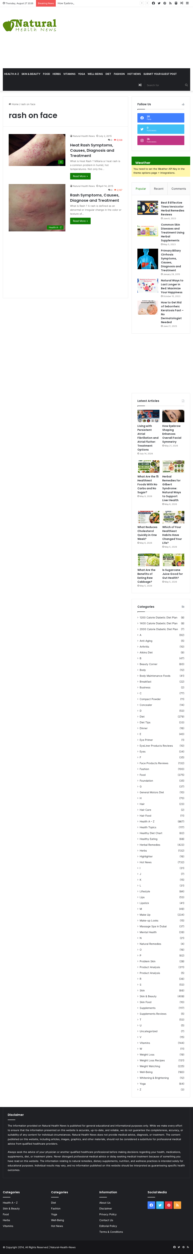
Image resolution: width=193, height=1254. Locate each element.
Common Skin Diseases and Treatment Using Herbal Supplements (172, 232)
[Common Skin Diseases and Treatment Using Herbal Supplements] (147, 230)
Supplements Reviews (153, 1013)
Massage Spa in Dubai (153, 926)
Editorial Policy (108, 1225)
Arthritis (144, 646)
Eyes (143, 751)
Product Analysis (150, 967)
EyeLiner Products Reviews (156, 745)
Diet (108, 73)
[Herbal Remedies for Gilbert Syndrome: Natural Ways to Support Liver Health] (173, 466)
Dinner (144, 728)
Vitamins (69, 73)
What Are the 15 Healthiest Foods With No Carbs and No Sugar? (148, 484)
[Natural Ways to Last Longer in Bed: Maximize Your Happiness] (147, 286)
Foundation (146, 780)
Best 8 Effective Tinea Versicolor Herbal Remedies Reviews (172, 208)
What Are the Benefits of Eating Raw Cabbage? (146, 576)
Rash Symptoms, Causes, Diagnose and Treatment (94, 197)
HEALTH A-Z (11, 73)
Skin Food (145, 1002)
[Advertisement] (130, 37)
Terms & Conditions (111, 1231)
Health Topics (148, 827)
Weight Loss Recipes (152, 1060)
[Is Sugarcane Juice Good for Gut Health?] (173, 560)
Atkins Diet (146, 652)
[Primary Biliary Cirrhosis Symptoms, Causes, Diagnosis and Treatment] (147, 259)
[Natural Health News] (29, 22)
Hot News (134, 73)
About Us (104, 1202)
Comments (179, 188)
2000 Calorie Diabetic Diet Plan (159, 629)
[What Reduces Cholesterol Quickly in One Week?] (148, 517)
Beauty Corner (148, 664)
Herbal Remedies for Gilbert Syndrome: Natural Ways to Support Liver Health (171, 488)
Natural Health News (84, 136)
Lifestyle (145, 891)
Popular (141, 188)
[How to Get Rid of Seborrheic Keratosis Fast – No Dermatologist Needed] (147, 308)
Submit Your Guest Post (160, 73)
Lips (142, 897)
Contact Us (106, 1220)
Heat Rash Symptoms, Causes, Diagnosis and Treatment (92, 150)
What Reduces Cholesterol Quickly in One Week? (147, 533)
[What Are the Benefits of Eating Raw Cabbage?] (148, 560)
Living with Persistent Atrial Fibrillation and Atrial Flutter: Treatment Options (148, 438)
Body (143, 669)
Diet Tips (145, 722)
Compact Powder (150, 699)
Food (46, 73)
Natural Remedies (150, 943)
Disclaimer (105, 1208)
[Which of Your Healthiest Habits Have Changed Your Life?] (173, 517)
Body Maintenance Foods (155, 675)
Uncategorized (148, 1031)
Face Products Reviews (154, 763)
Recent (158, 188)
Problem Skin (147, 961)
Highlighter (146, 856)
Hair (142, 803)
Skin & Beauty (30, 73)
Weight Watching (150, 1066)
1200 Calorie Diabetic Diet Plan (158, 617)
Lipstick (144, 903)
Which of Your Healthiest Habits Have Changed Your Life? (172, 535)
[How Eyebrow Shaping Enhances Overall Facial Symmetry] (173, 416)
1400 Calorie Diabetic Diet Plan (159, 623)
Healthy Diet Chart (151, 833)
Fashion (119, 73)
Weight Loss (147, 1054)
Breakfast (145, 681)
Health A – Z (147, 821)
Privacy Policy (108, 1214)
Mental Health (148, 932)
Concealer (146, 704)
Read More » (80, 176)
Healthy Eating (148, 838)
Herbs (57, 73)
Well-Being (95, 73)
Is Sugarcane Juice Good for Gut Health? (172, 574)
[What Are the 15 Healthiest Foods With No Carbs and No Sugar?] (148, 466)
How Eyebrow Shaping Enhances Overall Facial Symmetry (91, 3)
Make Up (145, 914)
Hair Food (145, 815)
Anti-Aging (146, 640)
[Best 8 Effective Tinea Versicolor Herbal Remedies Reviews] (147, 208)
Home (15, 104)
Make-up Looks (149, 920)
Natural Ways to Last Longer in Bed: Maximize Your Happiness (172, 286)
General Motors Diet (152, 792)
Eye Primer (146, 739)
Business (145, 687)
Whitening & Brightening (154, 1077)
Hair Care (145, 809)
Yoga (81, 73)
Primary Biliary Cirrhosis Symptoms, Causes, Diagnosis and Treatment (171, 260)
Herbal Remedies (150, 844)
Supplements (147, 1007)
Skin (142, 990)
